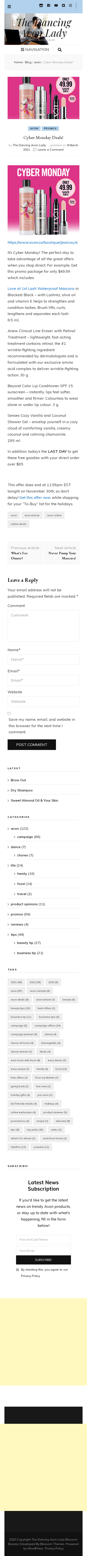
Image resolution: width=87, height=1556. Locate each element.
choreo (22, 855)
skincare (63, 1121)
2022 (35, 982)
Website (15, 691)
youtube (41, 1147)
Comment (16, 605)
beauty (69, 999)
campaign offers (47, 1025)
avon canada (40, 990)
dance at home (22, 1042)
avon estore (31, 515)
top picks (35, 1129)
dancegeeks (50, 1042)
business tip (26, 953)
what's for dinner (23, 1138)
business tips (49, 1016)
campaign (25, 837)
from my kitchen (46, 1077)
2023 (53, 982)
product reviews (55, 1112)
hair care (43, 1086)
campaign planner (24, 1034)
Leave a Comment (51, 149)
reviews (17, 924)
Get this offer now (35, 497)
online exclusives (23, 1112)
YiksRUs (18, 1147)
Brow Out (18, 780)
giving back (20, 1086)
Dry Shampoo (22, 790)
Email (14, 671)
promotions (20, 1121)
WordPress (35, 1548)
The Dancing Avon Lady (43, 27)
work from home (55, 1138)
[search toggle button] (60, 50)
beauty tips (20, 1008)
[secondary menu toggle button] (9, 7)
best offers (46, 1008)
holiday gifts (20, 1094)
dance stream (21, 1051)
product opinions (24, 904)
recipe (42, 1121)
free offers (19, 1077)
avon (34, 128)
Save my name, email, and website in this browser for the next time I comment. (42, 726)
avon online (54, 515)
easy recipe (20, 1068)
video (56, 1129)
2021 (16, 982)
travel (21, 894)
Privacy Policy (54, 1548)
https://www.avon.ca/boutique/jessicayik (43, 242)
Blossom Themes (52, 1544)
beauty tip (25, 943)
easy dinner (57, 1060)
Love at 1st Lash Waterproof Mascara (41, 288)
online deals (18, 524)
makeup (51, 1103)
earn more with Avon (25, 1060)
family (22, 873)
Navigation (37, 49)
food (21, 884)
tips (14, 934)
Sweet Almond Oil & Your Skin (34, 800)
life (13, 865)
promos (50, 128)
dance (15, 847)
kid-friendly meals (24, 1103)
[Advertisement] (43, 1341)
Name (14, 649)
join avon (44, 1094)
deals (44, 1051)
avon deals (20, 999)
